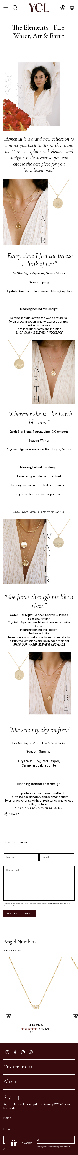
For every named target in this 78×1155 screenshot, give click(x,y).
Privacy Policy (53, 903)
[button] (29, 1029)
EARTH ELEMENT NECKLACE (47, 512)
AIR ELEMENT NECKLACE (47, 333)
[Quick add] (8, 1016)
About (9, 1081)
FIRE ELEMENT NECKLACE (46, 808)
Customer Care (19, 1067)
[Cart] (71, 8)
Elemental (13, 139)
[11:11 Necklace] (35, 989)
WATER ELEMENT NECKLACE (46, 644)
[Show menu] (5, 8)
